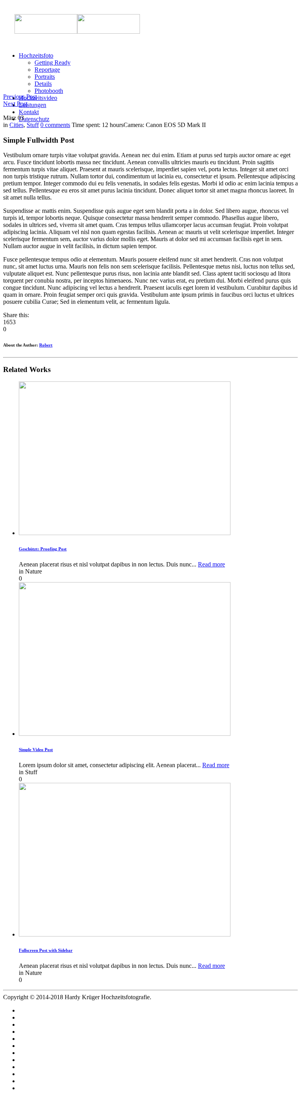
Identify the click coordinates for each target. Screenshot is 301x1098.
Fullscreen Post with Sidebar (46, 950)
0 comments (55, 125)
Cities (16, 125)
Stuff (33, 125)
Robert (46, 345)
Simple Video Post (36, 749)
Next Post (15, 103)
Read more (211, 564)
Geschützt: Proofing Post (43, 548)
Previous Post (20, 96)
